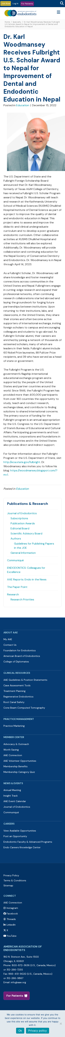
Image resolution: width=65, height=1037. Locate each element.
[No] (60, 1023)
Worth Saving (11, 749)
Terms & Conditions (14, 880)
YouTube (11, 935)
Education (22, 105)
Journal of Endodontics (22, 513)
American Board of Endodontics (21, 656)
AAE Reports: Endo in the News (26, 579)
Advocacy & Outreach (16, 744)
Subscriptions (19, 518)
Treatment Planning (14, 691)
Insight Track (10, 795)
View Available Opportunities (19, 830)
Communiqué (15, 560)
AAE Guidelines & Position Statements (25, 679)
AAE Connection (12, 755)
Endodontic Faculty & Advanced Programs (27, 841)
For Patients (27, 3)
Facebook (12, 913)
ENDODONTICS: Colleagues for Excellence (26, 570)
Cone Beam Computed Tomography (24, 707)
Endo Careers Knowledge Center (22, 847)
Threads (11, 919)
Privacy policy (37, 1030)
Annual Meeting (12, 790)
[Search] (62, 3)
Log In (15, 3)
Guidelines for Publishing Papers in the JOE (34, 546)
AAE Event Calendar (14, 801)
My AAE (7, 639)
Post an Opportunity (15, 836)
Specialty (17, 22)
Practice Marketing (14, 725)
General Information (23, 553)
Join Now (5, 3)
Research (13, 594)
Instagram (12, 908)
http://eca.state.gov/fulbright (21, 462)
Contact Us (9, 644)
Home (7, 22)
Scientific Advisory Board (26, 533)
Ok (20, 1030)
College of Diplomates (16, 661)
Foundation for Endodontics (19, 650)
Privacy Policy (11, 875)
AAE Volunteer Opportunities (19, 760)
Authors (16, 538)
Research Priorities (22, 599)
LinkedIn (11, 924)
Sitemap (8, 885)
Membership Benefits (15, 766)
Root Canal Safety (13, 702)
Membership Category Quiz (19, 772)
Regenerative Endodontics (18, 696)
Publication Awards (23, 523)
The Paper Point (17, 587)
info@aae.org (18, 982)
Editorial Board (20, 528)
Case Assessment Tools (17, 685)
